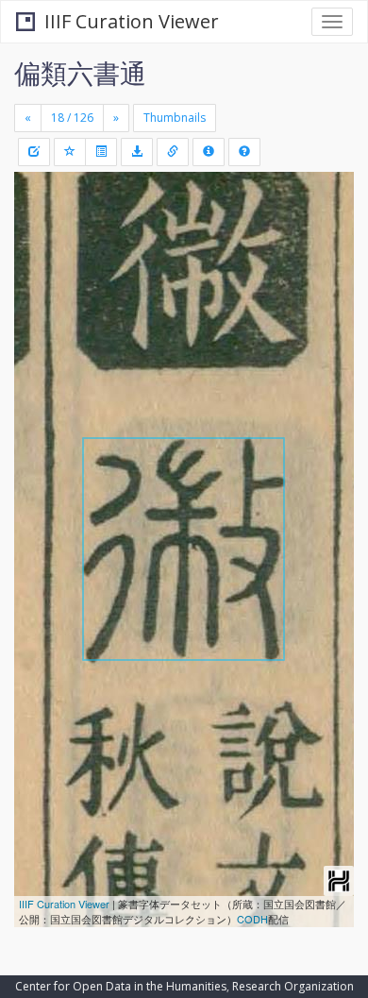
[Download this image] (137, 152)
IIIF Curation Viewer (131, 21)
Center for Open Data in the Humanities (120, 986)
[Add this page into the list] (70, 152)
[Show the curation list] (101, 152)
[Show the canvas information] (173, 152)
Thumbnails (174, 118)
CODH (252, 918)
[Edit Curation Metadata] (34, 152)
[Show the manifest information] (208, 152)
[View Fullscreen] (39, 267)
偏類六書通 (80, 73)
